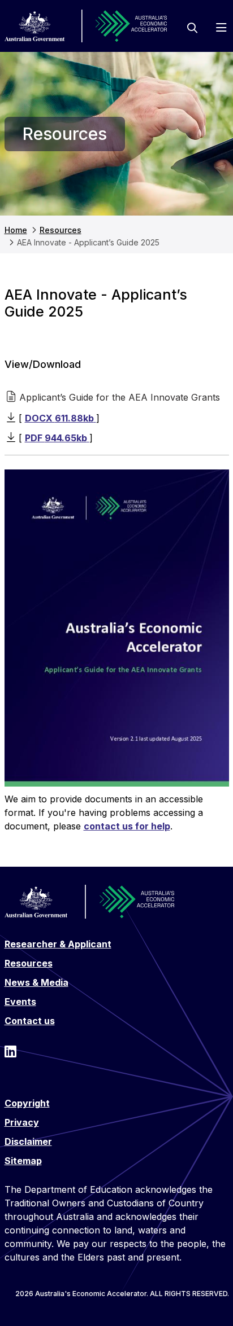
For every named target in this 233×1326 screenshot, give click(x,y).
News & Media (36, 982)
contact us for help (127, 826)
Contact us (30, 1020)
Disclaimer (28, 1141)
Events (20, 1001)
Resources (60, 230)
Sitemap (23, 1160)
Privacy (22, 1122)
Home (16, 230)
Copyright (27, 1103)
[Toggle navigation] (221, 28)
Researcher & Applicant (58, 944)
